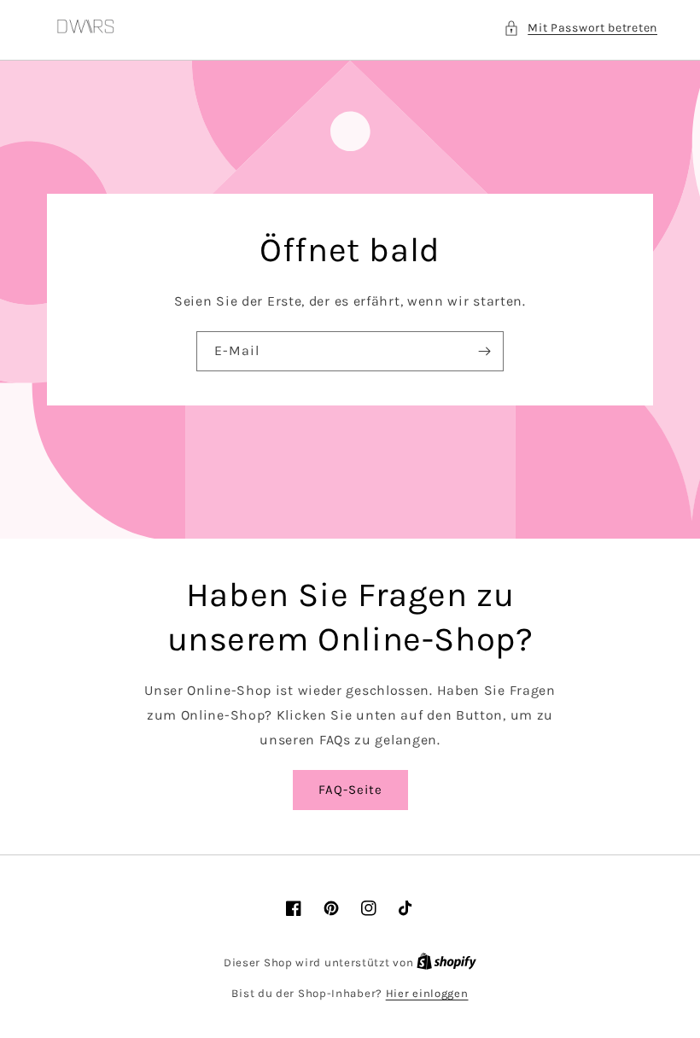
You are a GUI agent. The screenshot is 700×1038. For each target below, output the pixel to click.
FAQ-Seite (350, 789)
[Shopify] (446, 962)
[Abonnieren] (484, 351)
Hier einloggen (427, 993)
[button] (580, 27)
